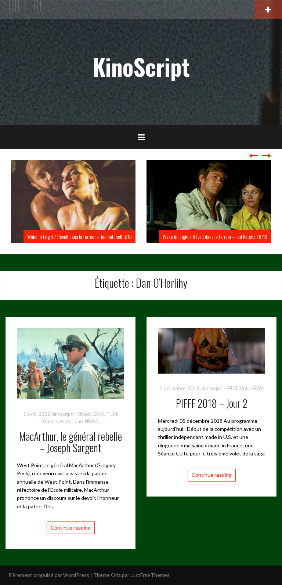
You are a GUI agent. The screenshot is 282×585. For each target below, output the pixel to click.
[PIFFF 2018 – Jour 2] (211, 350)
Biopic (84, 414)
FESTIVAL (237, 388)
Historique (71, 421)
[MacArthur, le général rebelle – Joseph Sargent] (70, 363)
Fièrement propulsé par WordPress (49, 575)
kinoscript (62, 414)
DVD (99, 414)
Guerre (50, 421)
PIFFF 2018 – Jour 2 (211, 403)
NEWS (91, 421)
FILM (111, 414)
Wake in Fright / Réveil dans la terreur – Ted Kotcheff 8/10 (94, 236)
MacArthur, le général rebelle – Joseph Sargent (70, 442)
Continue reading (71, 527)
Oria (116, 575)
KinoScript (141, 66)
